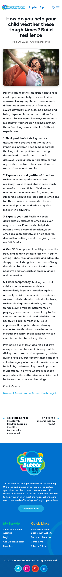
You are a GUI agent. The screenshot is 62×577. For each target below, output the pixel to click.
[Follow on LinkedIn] (44, 568)
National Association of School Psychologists (30, 393)
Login (6, 537)
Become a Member (41, 537)
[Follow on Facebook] (18, 568)
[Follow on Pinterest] (35, 568)
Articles (34, 41)
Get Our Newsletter (13, 541)
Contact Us (37, 541)
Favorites (8, 546)
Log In (33, 7)
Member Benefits (31, 508)
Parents (45, 41)
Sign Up (44, 7)
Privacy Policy (38, 546)
